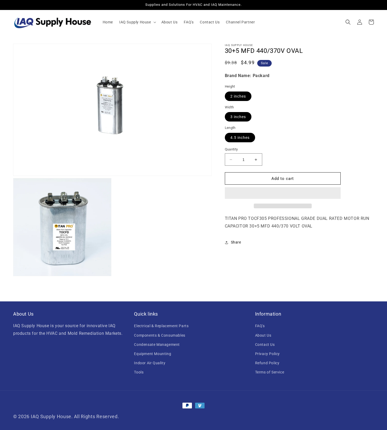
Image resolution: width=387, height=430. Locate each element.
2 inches (238, 96)
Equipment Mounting (152, 354)
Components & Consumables (159, 335)
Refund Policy (267, 363)
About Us (263, 335)
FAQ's (260, 326)
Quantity (231, 149)
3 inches (238, 117)
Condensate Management (157, 344)
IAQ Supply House (51, 416)
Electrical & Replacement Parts (161, 326)
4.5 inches (240, 137)
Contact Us (265, 344)
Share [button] (236, 242)
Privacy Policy (267, 354)
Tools (138, 372)
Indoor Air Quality (149, 363)
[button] (137, 22)
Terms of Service (269, 372)
